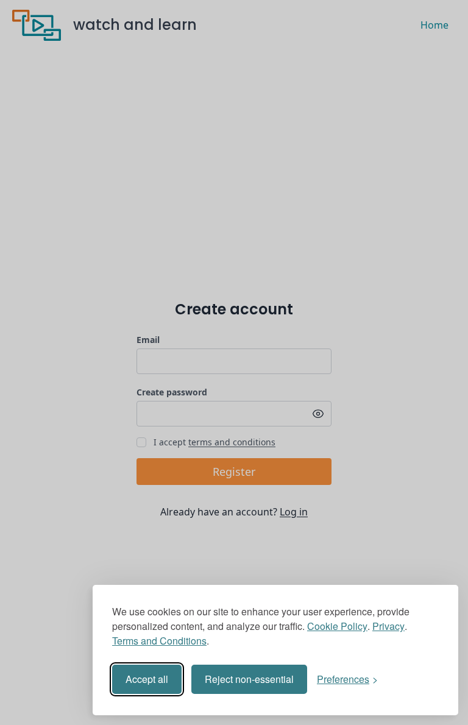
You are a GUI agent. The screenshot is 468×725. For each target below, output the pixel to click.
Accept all (147, 679)
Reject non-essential (249, 679)
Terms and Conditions (159, 641)
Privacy (388, 626)
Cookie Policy (337, 626)
